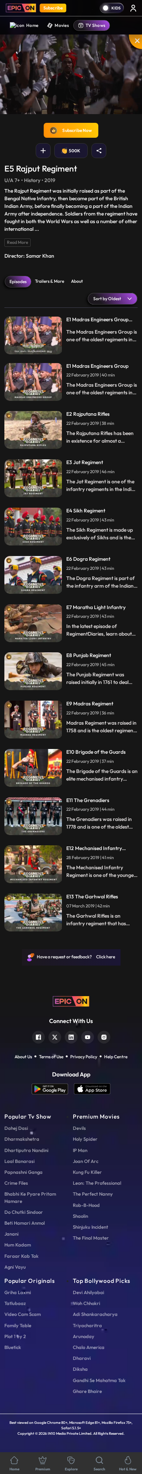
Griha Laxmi (17, 1292)
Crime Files (16, 1183)
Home (32, 25)
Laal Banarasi (19, 1161)
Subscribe (53, 8)
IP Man (80, 1150)
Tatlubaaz (15, 1303)
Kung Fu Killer (87, 1172)
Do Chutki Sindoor (23, 1212)
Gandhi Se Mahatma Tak (99, 1380)
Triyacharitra (87, 1325)
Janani (11, 1234)
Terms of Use (51, 1056)
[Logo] (21, 8)
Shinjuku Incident (90, 1227)
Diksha (80, 1369)
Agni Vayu (15, 1267)
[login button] (133, 8)
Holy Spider (85, 1139)
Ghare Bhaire (87, 1391)
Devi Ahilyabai (88, 1292)
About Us (23, 1056)
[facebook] (38, 1036)
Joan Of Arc (85, 1161)
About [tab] (77, 281)
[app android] (53, 1089)
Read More (17, 242)
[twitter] (54, 1036)
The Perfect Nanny (93, 1194)
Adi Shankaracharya (95, 1314)
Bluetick (12, 1347)
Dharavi (82, 1358)
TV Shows (95, 25)
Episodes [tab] (18, 281)
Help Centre (115, 1056)
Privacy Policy (83, 1056)
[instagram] (104, 1036)
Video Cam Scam (22, 1314)
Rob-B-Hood (86, 1205)
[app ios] (92, 1089)
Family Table (17, 1325)
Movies (62, 25)
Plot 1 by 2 (15, 1336)
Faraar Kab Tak (21, 1256)
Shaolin (80, 1216)
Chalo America (88, 1347)
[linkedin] (71, 1036)
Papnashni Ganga (23, 1172)
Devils (79, 1128)
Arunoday (83, 1336)
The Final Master (91, 1238)
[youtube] (87, 1036)
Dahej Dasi (16, 1128)
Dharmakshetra (21, 1139)
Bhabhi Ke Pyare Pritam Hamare (30, 1197)
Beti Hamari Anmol (24, 1223)
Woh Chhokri (86, 1303)
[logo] (71, 1000)
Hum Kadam (17, 1245)
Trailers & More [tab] (49, 281)
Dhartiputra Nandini (26, 1150)
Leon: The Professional (97, 1183)
